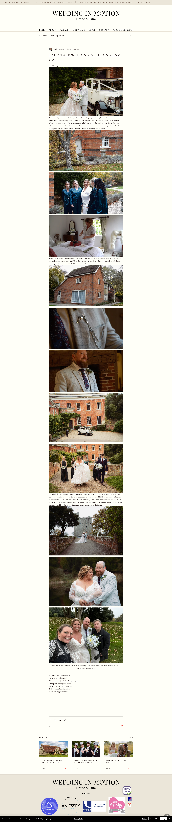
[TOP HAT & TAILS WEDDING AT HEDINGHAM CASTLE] (86, 749)
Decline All (153, 819)
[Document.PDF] (129, 805)
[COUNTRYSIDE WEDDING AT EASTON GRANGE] (53, 749)
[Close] (169, 818)
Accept (163, 819)
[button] (130, 35)
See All (131, 737)
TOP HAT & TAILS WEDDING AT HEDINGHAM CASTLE (86, 761)
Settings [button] (144, 819)
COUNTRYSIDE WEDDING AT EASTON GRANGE (52, 761)
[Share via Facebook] (50, 720)
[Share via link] (65, 720)
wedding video (57, 35)
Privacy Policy (78, 819)
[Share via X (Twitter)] (55, 720)
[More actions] (121, 49)
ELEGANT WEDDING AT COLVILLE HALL (116, 761)
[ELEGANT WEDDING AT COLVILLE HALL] (118, 749)
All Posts (43, 35)
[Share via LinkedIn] (60, 720)
